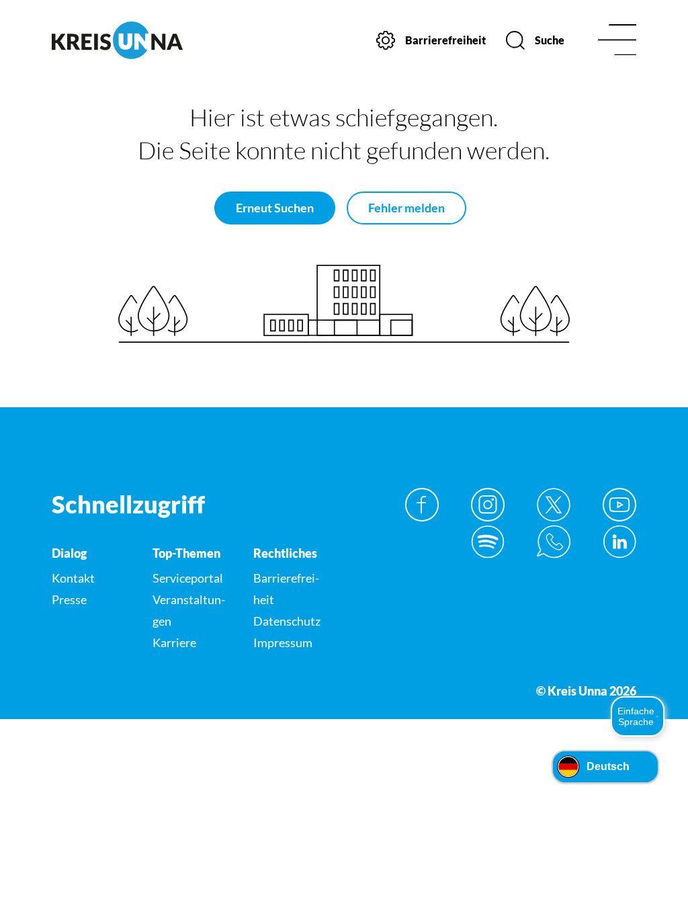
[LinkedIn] (619, 541)
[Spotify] (488, 541)
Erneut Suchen (275, 207)
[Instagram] (488, 504)
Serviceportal (188, 578)
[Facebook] (422, 504)
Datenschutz (286, 621)
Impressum (282, 642)
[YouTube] (619, 504)
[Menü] (617, 40)
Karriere (174, 642)
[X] (553, 504)
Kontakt (73, 578)
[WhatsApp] (553, 541)
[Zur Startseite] (117, 40)
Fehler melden (406, 207)
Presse (69, 599)
